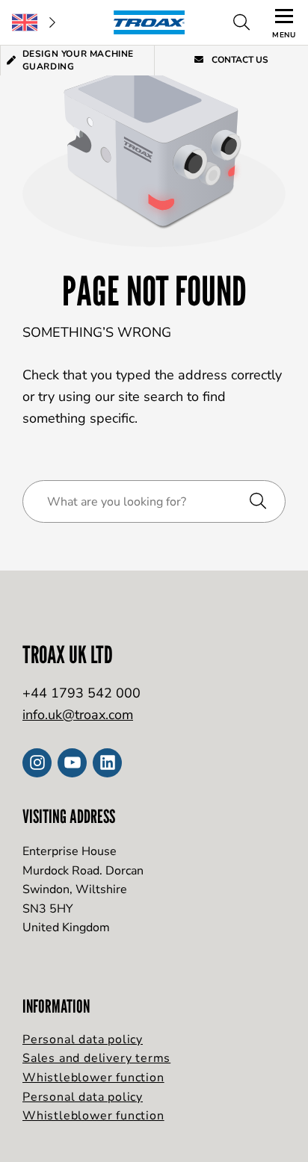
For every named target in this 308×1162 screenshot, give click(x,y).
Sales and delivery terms (96, 1058)
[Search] (241, 22)
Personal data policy (82, 1039)
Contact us (238, 60)
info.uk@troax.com (77, 715)
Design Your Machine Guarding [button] (78, 60)
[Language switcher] (33, 22)
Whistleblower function (93, 1077)
